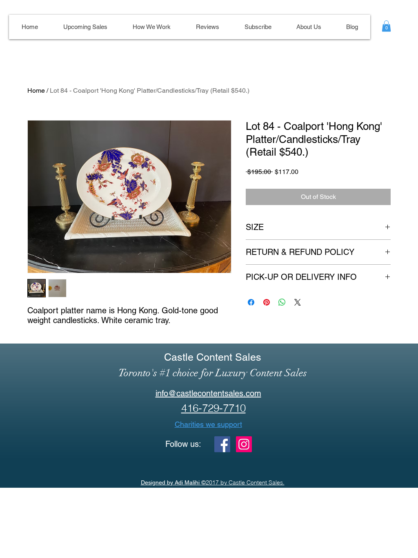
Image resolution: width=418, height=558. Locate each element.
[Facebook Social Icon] (222, 444)
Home (36, 90)
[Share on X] (297, 302)
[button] (386, 25)
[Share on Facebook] (251, 302)
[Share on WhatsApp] (282, 302)
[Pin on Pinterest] (266, 302)
